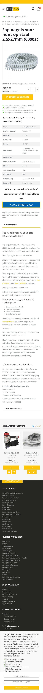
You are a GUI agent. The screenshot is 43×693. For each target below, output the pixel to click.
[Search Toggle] (33, 8)
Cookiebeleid (7, 604)
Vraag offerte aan (21, 205)
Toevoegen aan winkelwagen (19, 97)
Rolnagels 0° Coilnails (10, 563)
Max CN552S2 (20, 283)
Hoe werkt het (7, 592)
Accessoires (6, 548)
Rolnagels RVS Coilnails (10, 555)
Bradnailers (6, 522)
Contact (5, 599)
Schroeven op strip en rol (11, 577)
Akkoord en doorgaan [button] (21, 682)
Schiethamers (7, 529)
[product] (12, 440)
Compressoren (7, 546)
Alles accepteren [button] (21, 688)
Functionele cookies (14, 662)
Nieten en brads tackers (10, 498)
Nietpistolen (6, 519)
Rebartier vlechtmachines (11, 512)
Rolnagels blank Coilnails (11, 560)
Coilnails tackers (8, 495)
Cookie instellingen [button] (21, 676)
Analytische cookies (14, 666)
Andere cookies (12, 671)
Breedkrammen (7, 567)
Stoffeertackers (7, 524)
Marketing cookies (13, 669)
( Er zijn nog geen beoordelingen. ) (24, 84)
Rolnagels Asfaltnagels (10, 565)
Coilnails (5, 544)
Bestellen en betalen (9, 594)
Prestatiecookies (13, 664)
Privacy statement (8, 601)
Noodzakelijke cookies (15, 659)
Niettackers (6, 507)
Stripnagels (6, 570)
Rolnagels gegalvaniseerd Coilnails (14, 558)
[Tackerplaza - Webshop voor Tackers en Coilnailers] (12, 9)
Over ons (5, 589)
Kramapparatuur (8, 517)
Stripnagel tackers (8, 503)
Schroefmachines (8, 505)
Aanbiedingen (7, 551)
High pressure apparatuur (11, 514)
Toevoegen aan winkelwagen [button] (12, 467)
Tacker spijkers (7, 579)
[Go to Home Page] (3, 21)
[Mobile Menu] (4, 9)
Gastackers (6, 510)
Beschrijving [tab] (11, 224)
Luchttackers (6, 526)
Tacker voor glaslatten (10, 531)
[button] (33, 425)
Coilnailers (6, 541)
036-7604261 (9, 628)
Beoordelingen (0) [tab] (14, 408)
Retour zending (7, 597)
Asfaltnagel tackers (9, 500)
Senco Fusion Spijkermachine (12, 493)
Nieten (4, 575)
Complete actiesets (9, 553)
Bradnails (5, 572)
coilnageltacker (8, 322)
